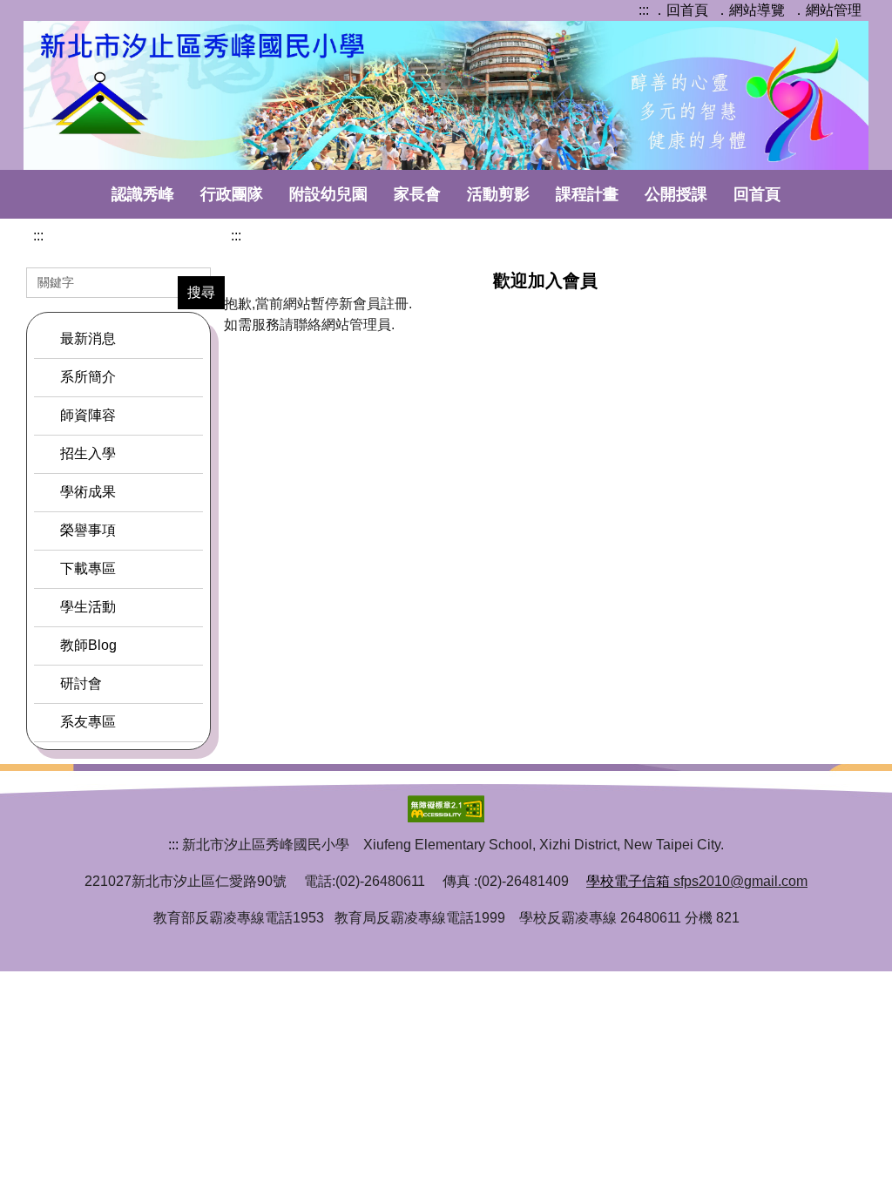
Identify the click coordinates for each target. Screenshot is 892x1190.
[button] (118, 377)
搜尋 (201, 292)
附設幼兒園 (328, 194)
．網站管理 (827, 10)
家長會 (417, 194)
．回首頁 (680, 10)
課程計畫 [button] (587, 194)
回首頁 (756, 194)
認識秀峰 (143, 194)
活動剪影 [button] (498, 194)
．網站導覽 (750, 10)
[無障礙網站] (446, 808)
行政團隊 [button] (231, 194)
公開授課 (676, 194)
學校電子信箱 (628, 881)
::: (644, 10)
